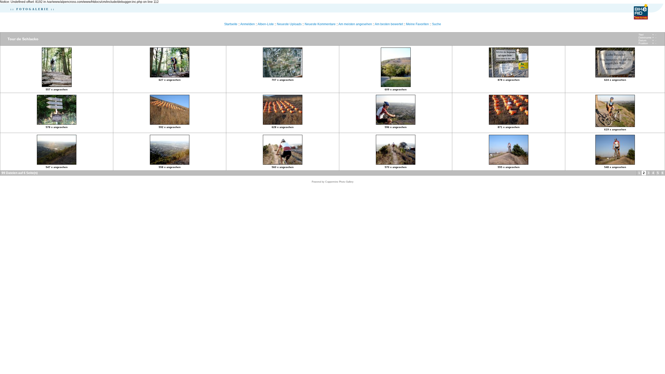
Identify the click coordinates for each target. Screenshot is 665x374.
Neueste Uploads (289, 24)
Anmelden (247, 24)
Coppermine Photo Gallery (339, 182)
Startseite (230, 24)
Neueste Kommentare (320, 24)
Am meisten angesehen (355, 24)
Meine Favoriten (417, 24)
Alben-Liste (266, 24)
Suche (436, 24)
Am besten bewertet (389, 24)
